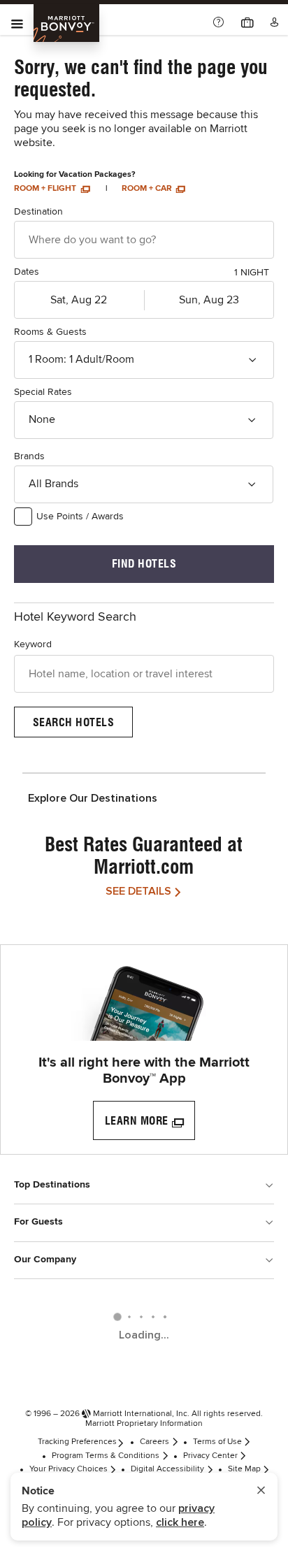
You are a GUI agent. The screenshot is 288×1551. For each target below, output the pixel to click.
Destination (38, 212)
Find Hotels (144, 563)
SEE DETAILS (138, 891)
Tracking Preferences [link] (77, 1442)
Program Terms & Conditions (105, 1456)
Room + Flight (46, 189)
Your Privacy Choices (68, 1469)
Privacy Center (210, 1456)
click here (180, 1522)
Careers (154, 1442)
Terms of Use (217, 1442)
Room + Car (148, 189)
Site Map (244, 1469)
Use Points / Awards (80, 516)
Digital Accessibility (167, 1469)
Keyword (33, 644)
